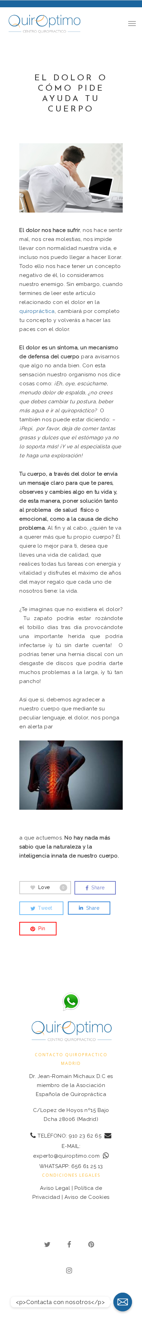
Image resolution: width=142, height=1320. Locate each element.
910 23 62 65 (85, 1136)
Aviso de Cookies (87, 1197)
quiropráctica (37, 311)
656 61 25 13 (87, 1166)
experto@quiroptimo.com (66, 1156)
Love (51, 887)
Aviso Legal (55, 1188)
